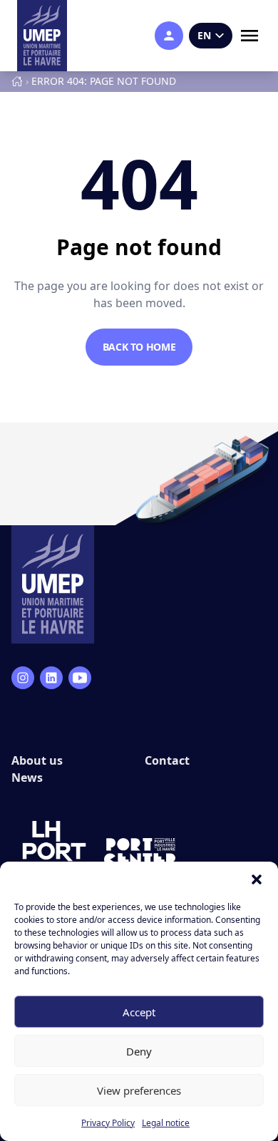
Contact (167, 760)
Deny (139, 1051)
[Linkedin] (51, 677)
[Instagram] (22, 677)
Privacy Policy (108, 1123)
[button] (256, 879)
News (27, 777)
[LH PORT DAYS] (54, 851)
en (204, 35)
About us (37, 760)
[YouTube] (79, 677)
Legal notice (166, 1123)
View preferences (139, 1090)
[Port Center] (139, 851)
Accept (139, 1012)
